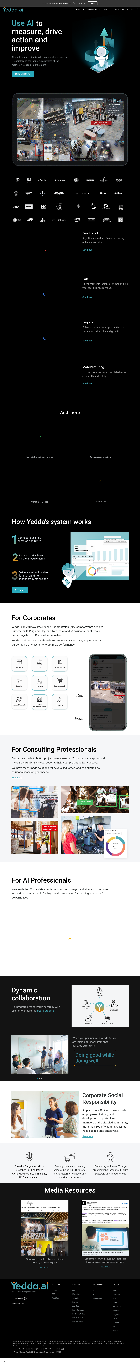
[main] (39, 36)
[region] (70, 3)
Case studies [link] (117, 9)
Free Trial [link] (130, 9)
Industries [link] (103, 9)
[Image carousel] (39, 1057)
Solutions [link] (91, 9)
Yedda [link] (79, 9)
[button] (137, 9)
